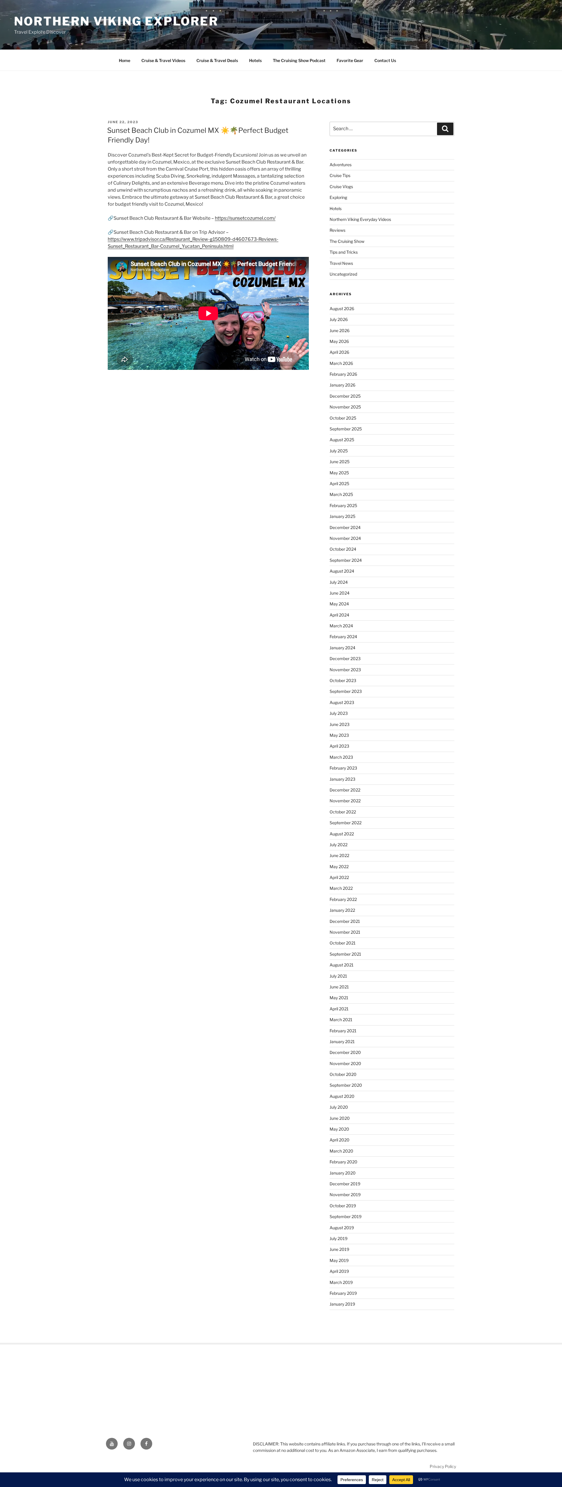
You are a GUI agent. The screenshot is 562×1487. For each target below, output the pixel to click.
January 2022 (342, 910)
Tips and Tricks (344, 252)
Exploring (338, 197)
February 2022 (343, 899)
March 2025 (341, 494)
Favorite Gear (350, 60)
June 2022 (339, 855)
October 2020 (343, 1074)
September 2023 (346, 691)
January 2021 (342, 1041)
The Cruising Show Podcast (299, 60)
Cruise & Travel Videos (163, 60)
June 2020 (340, 1118)
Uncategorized (343, 274)
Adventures (341, 164)
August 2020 (342, 1096)
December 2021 (345, 921)
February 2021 (343, 1030)
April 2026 (339, 352)
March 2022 (341, 888)
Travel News (341, 263)
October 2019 (343, 1205)
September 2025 (346, 428)
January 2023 (342, 779)
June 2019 (339, 1249)
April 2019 (339, 1271)
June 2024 (339, 592)
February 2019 (343, 1293)
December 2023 (345, 658)
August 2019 (342, 1227)
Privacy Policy (443, 1466)
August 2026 (342, 308)
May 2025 (339, 472)
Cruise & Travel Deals (217, 60)
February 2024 (343, 636)
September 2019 (345, 1216)
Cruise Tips (340, 175)
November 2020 (345, 1063)
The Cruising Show (347, 241)
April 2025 (339, 483)
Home (124, 60)
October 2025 (343, 417)
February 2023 (343, 767)
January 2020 (343, 1172)
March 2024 (341, 625)
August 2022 (342, 833)
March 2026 (341, 363)
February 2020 (343, 1161)
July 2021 (338, 975)
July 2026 (339, 319)
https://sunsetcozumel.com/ (245, 218)
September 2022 (345, 822)
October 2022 (343, 811)
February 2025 (343, 505)
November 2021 (345, 932)
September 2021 (345, 954)
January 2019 (342, 1303)
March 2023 (341, 757)
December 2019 (345, 1183)
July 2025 (339, 450)
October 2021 (343, 942)
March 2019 (341, 1282)
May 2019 (339, 1260)
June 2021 (339, 986)
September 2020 (346, 1085)
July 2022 (338, 844)
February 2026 (343, 374)
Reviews (337, 230)
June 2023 (339, 724)
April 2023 (339, 746)
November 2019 (345, 1194)
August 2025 (342, 439)
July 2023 (339, 713)
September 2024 (346, 560)
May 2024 (339, 603)
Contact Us (385, 60)
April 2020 (339, 1139)
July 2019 (338, 1238)
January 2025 (342, 516)
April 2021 (339, 1008)
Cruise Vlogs (341, 186)
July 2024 (339, 582)
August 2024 (342, 571)
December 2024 (345, 527)
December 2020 (345, 1052)
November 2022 (345, 800)
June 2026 (339, 330)
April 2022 (339, 877)
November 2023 (345, 669)
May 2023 (339, 735)
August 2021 (342, 964)
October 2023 (343, 680)
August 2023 (342, 702)
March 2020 (341, 1150)
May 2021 (339, 997)
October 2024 (343, 549)
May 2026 (339, 341)
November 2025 (345, 406)
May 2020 (339, 1129)
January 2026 (342, 384)
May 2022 (339, 866)
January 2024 (342, 647)
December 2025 (345, 396)
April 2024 (339, 614)
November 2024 (345, 538)
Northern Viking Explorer (116, 21)
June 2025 (339, 461)
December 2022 (345, 789)
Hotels (255, 60)
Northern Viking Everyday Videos (360, 219)
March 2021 (341, 1019)
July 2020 (339, 1107)
